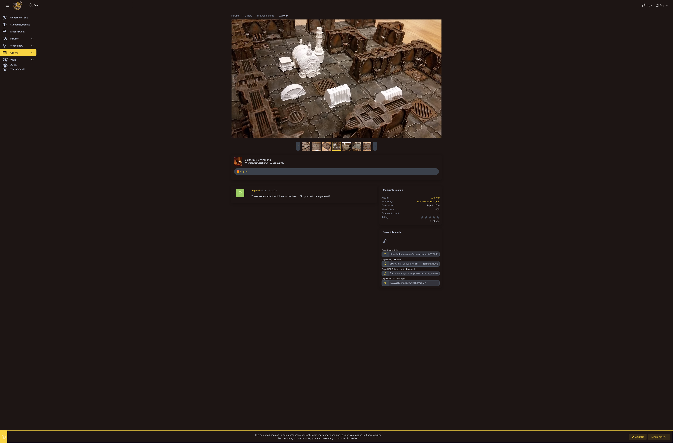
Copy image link (389, 250)
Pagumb (255, 190)
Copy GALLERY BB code (394, 278)
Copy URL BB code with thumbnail (398, 269)
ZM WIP (435, 197)
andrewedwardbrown (257, 162)
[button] (7, 5)
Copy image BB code (392, 259)
